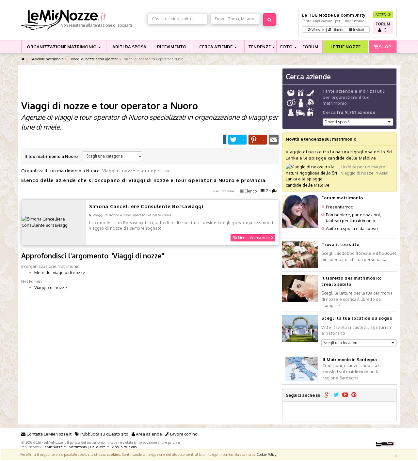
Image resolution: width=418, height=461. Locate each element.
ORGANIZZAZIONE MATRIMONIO (62, 46)
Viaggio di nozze (50, 287)
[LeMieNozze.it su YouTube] (345, 395)
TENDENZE (260, 46)
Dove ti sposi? (337, 121)
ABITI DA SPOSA (129, 46)
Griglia (271, 190)
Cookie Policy (266, 454)
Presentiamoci (340, 206)
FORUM (310, 46)
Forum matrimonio (342, 197)
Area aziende (148, 434)
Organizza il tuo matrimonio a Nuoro (60, 170)
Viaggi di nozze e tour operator (94, 59)
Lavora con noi (184, 434)
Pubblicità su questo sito (103, 434)
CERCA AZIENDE (216, 46)
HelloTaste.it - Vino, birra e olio (113, 447)
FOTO (287, 46)
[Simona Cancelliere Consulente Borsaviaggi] (54, 221)
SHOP (384, 46)
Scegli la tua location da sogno (356, 318)
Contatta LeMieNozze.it (48, 434)
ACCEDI (382, 14)
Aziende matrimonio (47, 59)
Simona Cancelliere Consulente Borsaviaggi (146, 206)
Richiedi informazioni (252, 237)
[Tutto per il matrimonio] (22, 59)
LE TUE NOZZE (345, 46)
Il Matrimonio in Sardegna (350, 359)
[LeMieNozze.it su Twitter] (336, 395)
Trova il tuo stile (340, 244)
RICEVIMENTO (171, 46)
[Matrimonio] (82, 20)
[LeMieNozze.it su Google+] (327, 395)
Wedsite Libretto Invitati (337, 29)
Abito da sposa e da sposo (352, 228)
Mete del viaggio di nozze (59, 272)
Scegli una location (340, 342)
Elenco (250, 191)
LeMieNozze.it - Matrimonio (65, 447)
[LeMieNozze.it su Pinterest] (354, 395)
